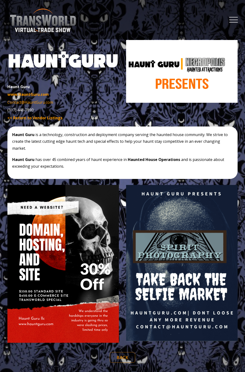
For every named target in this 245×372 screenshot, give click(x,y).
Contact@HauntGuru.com (30, 102)
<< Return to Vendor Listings (34, 117)
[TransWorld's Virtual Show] (43, 30)
